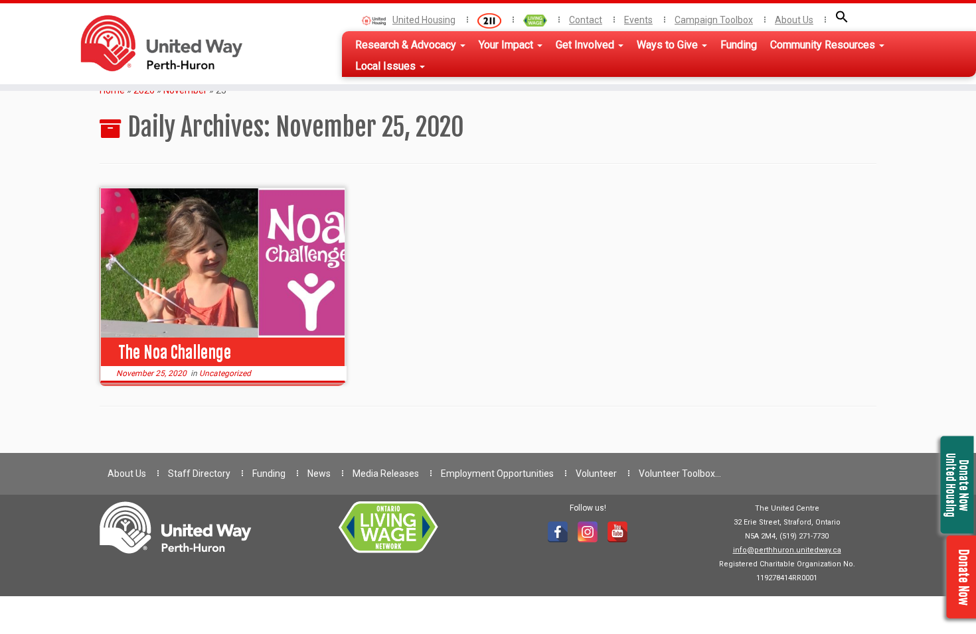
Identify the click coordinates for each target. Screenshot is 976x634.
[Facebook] (558, 532)
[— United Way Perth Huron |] (151, 43)
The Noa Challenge (174, 352)
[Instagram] (588, 532)
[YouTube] (617, 532)
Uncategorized (225, 373)
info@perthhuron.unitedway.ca (787, 550)
